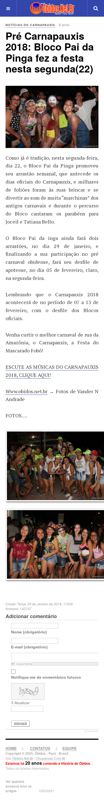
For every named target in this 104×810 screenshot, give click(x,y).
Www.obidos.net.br (26, 391)
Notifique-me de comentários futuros (46, 677)
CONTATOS (40, 748)
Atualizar (22, 703)
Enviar (20, 723)
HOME (11, 748)
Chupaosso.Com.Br (50, 758)
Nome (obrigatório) (29, 632)
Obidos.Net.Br (22, 758)
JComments (91, 731)
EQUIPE (69, 748)
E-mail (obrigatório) (29, 647)
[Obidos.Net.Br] (52, 8)
